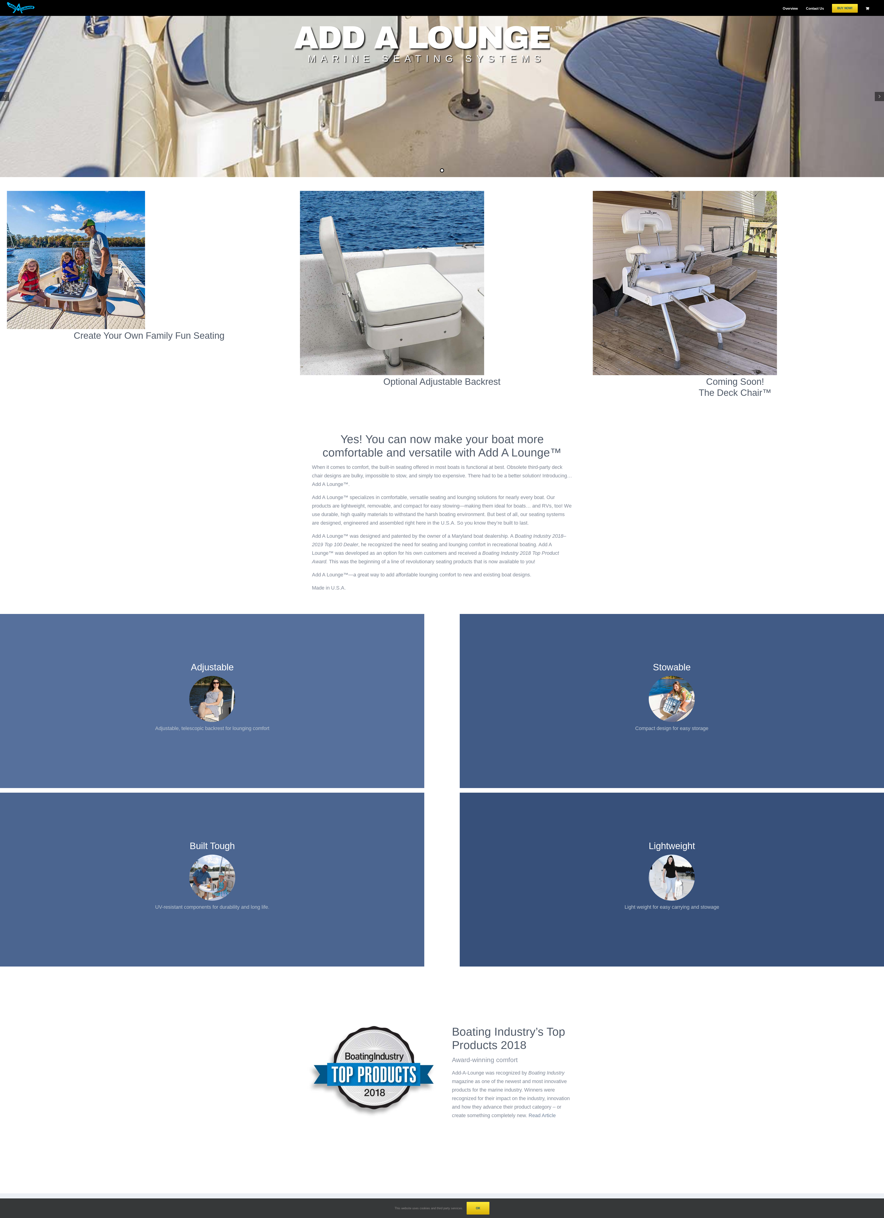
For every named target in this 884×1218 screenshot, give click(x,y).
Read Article (542, 1115)
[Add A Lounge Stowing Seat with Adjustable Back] (392, 193)
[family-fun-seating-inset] (76, 193)
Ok (478, 1208)
